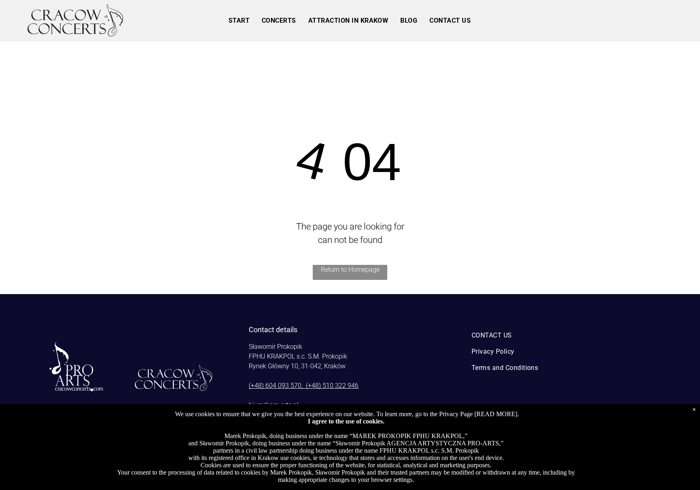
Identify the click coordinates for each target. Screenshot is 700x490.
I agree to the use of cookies (345, 421)
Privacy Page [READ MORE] (478, 413)
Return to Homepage (350, 269)
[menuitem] (239, 20)
